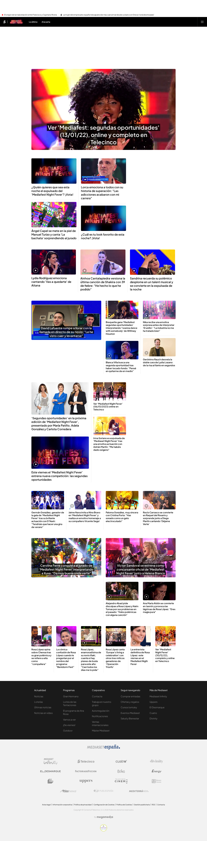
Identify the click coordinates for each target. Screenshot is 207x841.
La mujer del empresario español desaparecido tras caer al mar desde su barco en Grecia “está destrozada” (108, 15)
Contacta (97, 696)
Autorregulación (100, 710)
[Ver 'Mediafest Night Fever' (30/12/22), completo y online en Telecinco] (165, 636)
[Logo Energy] (157, 771)
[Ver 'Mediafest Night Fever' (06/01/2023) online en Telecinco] (109, 391)
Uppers (153, 701)
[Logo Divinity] (156, 761)
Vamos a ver (69, 719)
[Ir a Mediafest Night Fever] (16, 21)
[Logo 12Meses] (156, 781)
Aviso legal (46, 805)
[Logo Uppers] (86, 781)
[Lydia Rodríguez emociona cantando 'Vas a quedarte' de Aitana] (53, 262)
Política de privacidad (83, 805)
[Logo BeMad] (51, 781)
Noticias (38, 696)
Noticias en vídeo (43, 712)
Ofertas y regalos (130, 701)
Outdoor (68, 730)
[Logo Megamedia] (105, 817)
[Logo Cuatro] (121, 761)
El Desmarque (157, 707)
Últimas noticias (42, 707)
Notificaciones (100, 716)
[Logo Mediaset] (103, 748)
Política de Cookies (124, 805)
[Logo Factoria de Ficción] (86, 771)
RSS (153, 805)
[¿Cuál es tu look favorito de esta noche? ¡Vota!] (103, 218)
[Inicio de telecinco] (4, 21)
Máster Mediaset (101, 730)
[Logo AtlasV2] (68, 791)
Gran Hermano (71, 696)
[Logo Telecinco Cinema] (121, 781)
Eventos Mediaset (130, 712)
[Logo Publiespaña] (103, 790)
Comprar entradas (130, 696)
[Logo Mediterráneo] (139, 791)
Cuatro (153, 712)
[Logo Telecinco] (85, 761)
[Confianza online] (103, 830)
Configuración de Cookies (104, 805)
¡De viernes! (69, 725)
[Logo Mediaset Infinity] (50, 761)
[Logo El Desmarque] (50, 771)
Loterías (38, 701)
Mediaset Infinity (158, 696)
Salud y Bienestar (130, 718)
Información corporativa (62, 805)
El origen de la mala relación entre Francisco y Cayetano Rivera (30, 15)
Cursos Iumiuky (129, 707)
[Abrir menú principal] (202, 21)
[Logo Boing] (121, 771)
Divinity (153, 718)
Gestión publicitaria (142, 805)
